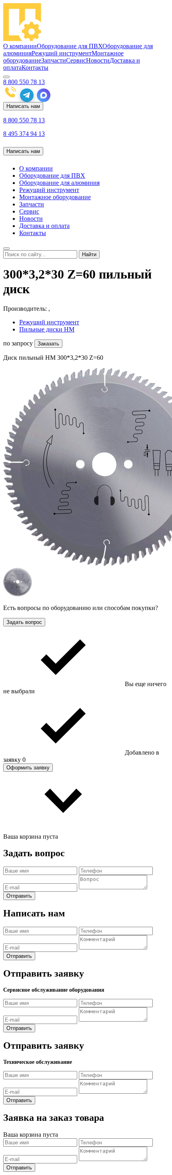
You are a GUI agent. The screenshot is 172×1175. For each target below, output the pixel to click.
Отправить (19, 896)
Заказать (48, 344)
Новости (98, 60)
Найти (89, 254)
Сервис (76, 60)
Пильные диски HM (46, 329)
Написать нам (23, 106)
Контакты (35, 67)
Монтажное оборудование (55, 197)
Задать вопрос (24, 622)
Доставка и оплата (44, 225)
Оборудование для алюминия (59, 182)
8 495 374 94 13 (24, 133)
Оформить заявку (28, 768)
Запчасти (53, 60)
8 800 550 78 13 (24, 81)
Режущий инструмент (62, 53)
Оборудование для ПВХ (69, 46)
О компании (20, 46)
